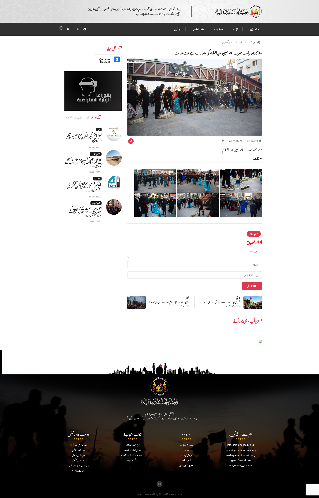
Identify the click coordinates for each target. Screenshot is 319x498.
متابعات (97, 178)
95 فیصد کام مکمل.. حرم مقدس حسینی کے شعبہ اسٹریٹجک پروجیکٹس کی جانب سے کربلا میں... (83, 162)
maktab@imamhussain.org (240, 450)
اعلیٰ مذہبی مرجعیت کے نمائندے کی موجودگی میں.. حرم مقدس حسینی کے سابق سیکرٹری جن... (85, 211)
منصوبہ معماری (96, 154)
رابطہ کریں (177, 29)
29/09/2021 (252, 140)
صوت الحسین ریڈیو (186, 465)
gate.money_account (240, 465)
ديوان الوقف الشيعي (132, 450)
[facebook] (85, 29)
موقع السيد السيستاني (132, 445)
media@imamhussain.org (240, 455)
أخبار (236, 29)
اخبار (240, 42)
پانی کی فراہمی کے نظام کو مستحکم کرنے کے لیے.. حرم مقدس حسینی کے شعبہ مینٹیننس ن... (84, 187)
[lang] (60, 28)
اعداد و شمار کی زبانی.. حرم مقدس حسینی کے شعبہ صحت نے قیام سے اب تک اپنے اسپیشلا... (84, 137)
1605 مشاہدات (234, 140)
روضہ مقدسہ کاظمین (78, 450)
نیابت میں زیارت (186, 445)
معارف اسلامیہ (199, 29)
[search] (68, 29)
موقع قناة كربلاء (132, 460)
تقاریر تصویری (227, 42)
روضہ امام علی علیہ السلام (78, 445)
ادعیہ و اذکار (186, 460)
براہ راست (186, 450)
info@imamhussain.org (240, 445)
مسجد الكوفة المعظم (78, 471)
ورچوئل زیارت (186, 455)
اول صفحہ (251, 42)
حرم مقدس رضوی (78, 455)
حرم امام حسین (255, 29)
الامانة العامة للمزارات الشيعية (132, 455)
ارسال (249, 286)
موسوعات (220, 29)
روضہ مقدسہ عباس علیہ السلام (78, 465)
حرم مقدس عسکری (78, 460)
